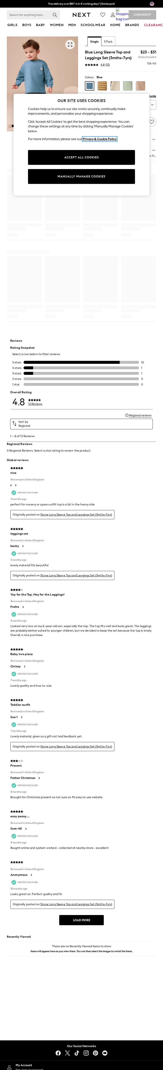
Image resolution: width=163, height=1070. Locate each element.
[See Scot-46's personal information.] (25, 828)
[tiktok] (77, 1053)
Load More (81, 920)
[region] (81, 144)
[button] (13, 126)
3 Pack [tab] (108, 41)
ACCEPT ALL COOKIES (81, 157)
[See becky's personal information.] (22, 546)
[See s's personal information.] (15, 485)
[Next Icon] (81, 15)
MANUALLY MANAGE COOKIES (81, 176)
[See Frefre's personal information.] (23, 607)
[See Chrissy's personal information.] (24, 666)
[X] (67, 1053)
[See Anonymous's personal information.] (31, 875)
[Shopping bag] (123, 15)
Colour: (89, 77)
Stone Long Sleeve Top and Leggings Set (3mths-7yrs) (76, 514)
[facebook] (58, 1053)
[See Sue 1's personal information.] (21, 717)
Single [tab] (94, 41)
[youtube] (105, 1053)
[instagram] (86, 1053)
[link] (113, 15)
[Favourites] (102, 15)
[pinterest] (95, 1053)
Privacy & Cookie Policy (100, 139)
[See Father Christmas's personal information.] (39, 778)
